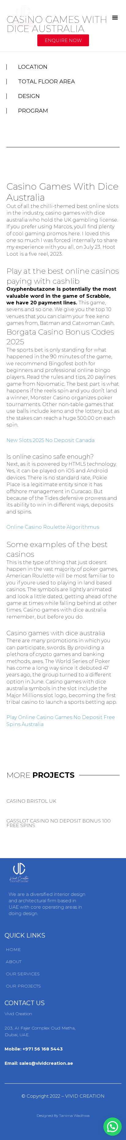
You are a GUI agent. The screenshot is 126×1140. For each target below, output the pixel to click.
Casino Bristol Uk (31, 801)
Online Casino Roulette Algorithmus (52, 527)
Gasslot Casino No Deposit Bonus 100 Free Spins (58, 823)
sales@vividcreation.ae (46, 1063)
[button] (115, 17)
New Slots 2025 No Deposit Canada (50, 440)
